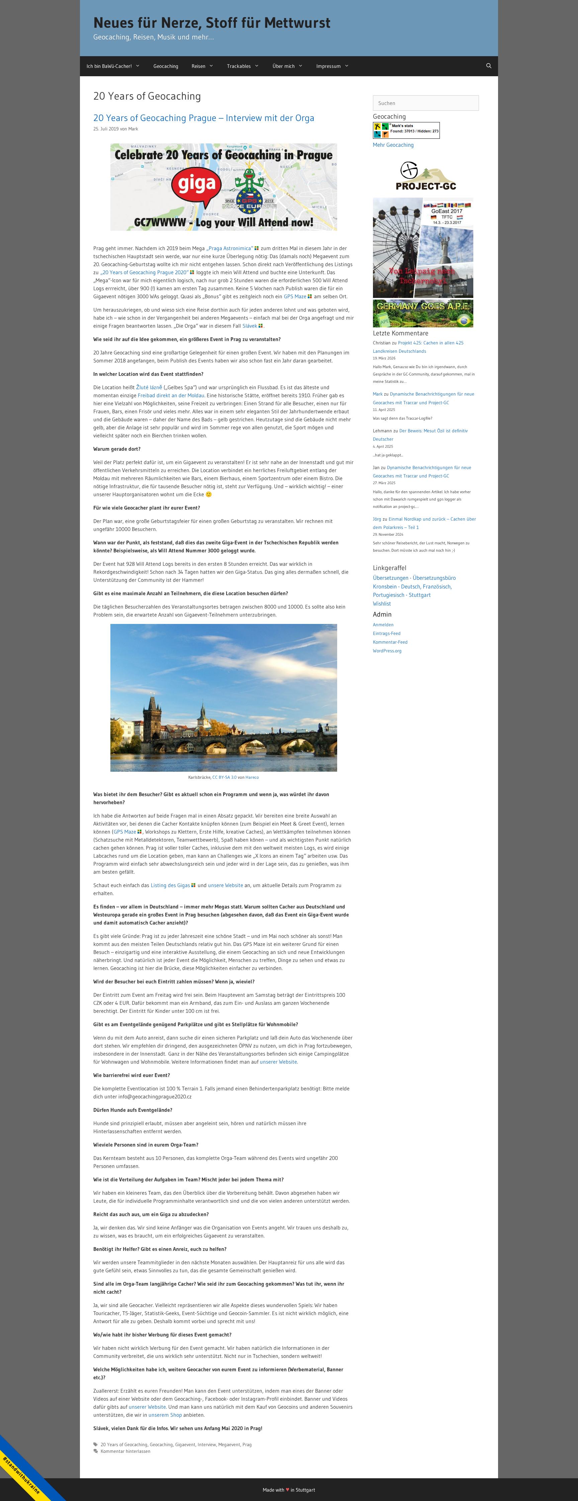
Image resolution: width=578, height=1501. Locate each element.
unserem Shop (165, 1414)
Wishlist (382, 603)
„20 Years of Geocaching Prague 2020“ (144, 272)
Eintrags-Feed (387, 633)
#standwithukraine (21, 1475)
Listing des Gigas (170, 885)
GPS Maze (295, 296)
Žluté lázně (149, 387)
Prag (247, 1445)
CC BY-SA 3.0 (224, 777)
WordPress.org (387, 651)
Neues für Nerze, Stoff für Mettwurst (212, 22)
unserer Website (278, 1061)
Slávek (250, 325)
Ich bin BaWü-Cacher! (109, 66)
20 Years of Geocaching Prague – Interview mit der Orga (203, 117)
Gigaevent (185, 1445)
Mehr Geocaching (393, 144)
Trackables (239, 66)
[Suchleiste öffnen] (489, 66)
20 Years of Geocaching (124, 1445)
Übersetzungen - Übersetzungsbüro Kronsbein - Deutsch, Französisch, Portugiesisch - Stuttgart (414, 586)
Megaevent (229, 1445)
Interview (207, 1445)
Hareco (252, 777)
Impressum (328, 66)
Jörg (377, 519)
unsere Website (225, 885)
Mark (378, 394)
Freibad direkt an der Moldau (171, 395)
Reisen (198, 66)
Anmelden (383, 625)
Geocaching (166, 66)
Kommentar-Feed (390, 642)
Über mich (284, 66)
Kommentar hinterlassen (126, 1451)
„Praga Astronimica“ (229, 248)
